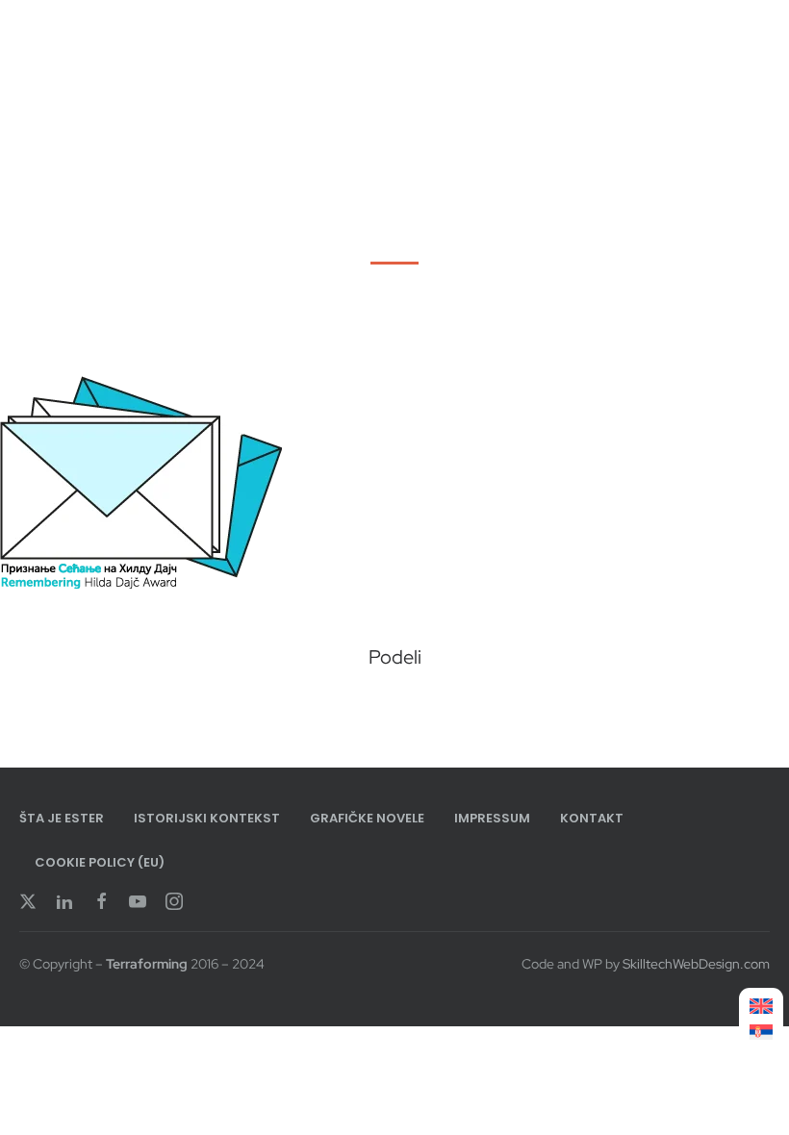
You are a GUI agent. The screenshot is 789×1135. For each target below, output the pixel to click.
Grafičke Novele (367, 818)
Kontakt (592, 818)
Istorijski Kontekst (207, 818)
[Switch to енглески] (761, 1007)
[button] (329, 707)
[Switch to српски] (761, 1033)
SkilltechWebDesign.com (696, 963)
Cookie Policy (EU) (100, 862)
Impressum (492, 818)
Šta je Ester (61, 818)
